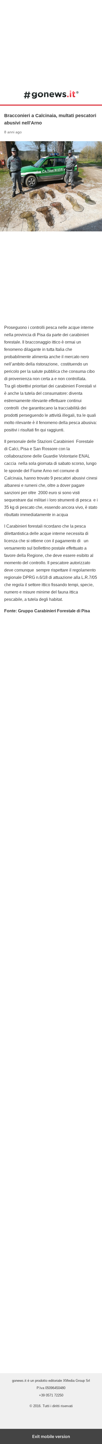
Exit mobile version (51, 1436)
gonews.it (51, 94)
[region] (51, 42)
